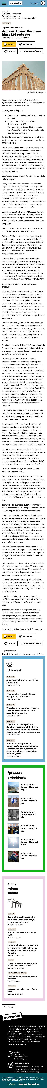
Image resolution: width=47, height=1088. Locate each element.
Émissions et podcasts (11, 14)
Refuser (11, 1084)
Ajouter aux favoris (32, 51)
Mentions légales (20, 1059)
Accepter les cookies (29, 1084)
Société (11, 914)
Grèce (41, 654)
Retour (10, 1007)
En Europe (6, 23)
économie (14, 654)
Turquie (5, 654)
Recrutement (19, 1054)
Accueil (5, 11)
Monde (10, 960)
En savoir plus (16, 1080)
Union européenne (29, 654)
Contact (17, 1052)
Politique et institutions (17, 973)
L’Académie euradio (21, 1057)
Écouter (10, 44)
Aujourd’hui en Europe (11, 16)
